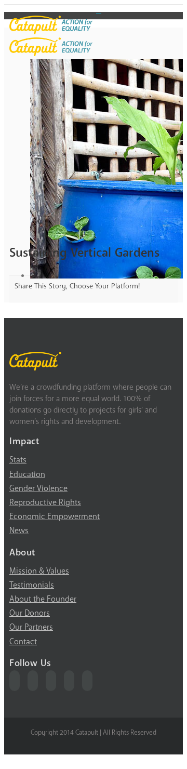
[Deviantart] (98, 10)
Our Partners (31, 627)
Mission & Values (39, 571)
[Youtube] (51, 680)
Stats (17, 460)
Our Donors (29, 613)
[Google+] (69, 680)
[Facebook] (14, 680)
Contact (23, 641)
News (19, 530)
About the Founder (42, 599)
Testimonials (31, 585)
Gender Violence (38, 488)
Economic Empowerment (54, 516)
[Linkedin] (87, 680)
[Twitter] (33, 680)
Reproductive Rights (45, 502)
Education (27, 474)
